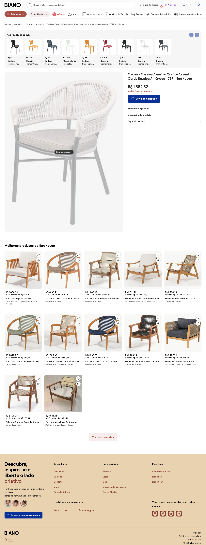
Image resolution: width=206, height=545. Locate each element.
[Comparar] (38, 260)
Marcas (107, 471)
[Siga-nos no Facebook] (163, 513)
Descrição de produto (139, 115)
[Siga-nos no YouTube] (171, 513)
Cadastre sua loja (161, 471)
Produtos (60, 510)
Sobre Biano (61, 464)
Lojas (105, 477)
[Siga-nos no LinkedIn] (179, 513)
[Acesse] (198, 5)
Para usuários (111, 464)
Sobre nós (59, 471)
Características (62, 492)
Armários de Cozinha (118, 14)
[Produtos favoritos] (192, 5)
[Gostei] (38, 255)
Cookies (197, 533)
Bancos (139, 14)
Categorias (15, 14)
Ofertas (61, 14)
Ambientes (39, 14)
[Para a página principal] (14, 5)
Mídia (56, 487)
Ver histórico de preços (139, 91)
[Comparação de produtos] (185, 5)
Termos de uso (193, 539)
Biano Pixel (157, 477)
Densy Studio (110, 492)
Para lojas (157, 464)
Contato (58, 482)
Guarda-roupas (94, 14)
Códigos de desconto (151, 5)
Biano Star (157, 482)
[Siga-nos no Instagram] (155, 513)
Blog (105, 482)
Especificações (136, 121)
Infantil (76, 14)
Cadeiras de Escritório (161, 14)
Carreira (58, 477)
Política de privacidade (190, 536)
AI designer (173, 5)
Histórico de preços (138, 108)
